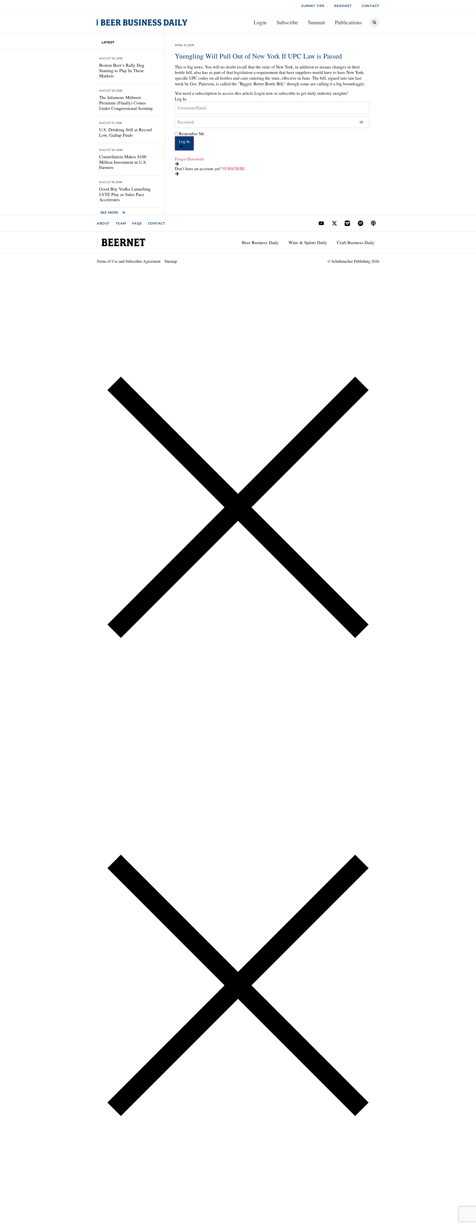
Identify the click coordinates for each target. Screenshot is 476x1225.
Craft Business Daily (355, 242)
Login (260, 22)
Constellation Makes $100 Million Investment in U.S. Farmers (123, 162)
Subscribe (287, 22)
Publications (348, 22)
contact (370, 6)
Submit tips (312, 6)
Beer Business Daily (260, 242)
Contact (156, 223)
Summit (316, 22)
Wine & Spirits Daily (308, 242)
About (103, 223)
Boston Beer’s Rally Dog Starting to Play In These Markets (121, 70)
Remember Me (191, 133)
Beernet (343, 6)
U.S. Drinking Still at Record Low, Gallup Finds (125, 132)
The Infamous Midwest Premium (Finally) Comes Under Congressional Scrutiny (126, 102)
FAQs (137, 223)
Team (121, 223)
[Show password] (361, 122)
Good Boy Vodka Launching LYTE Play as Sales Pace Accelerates (124, 194)
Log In (184, 141)
